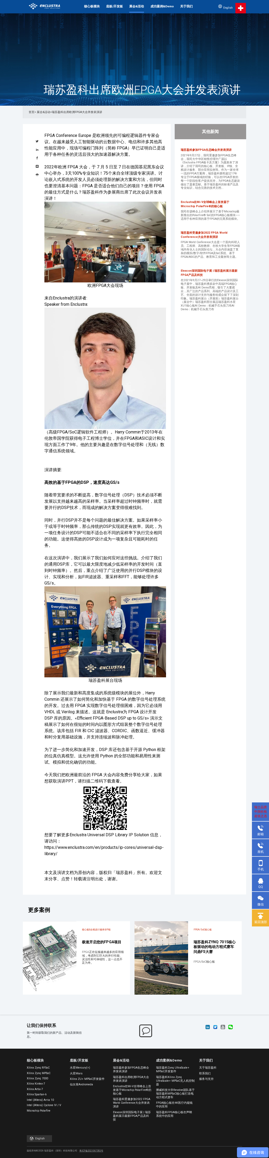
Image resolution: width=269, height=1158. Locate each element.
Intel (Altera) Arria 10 (40, 1100)
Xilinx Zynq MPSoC (38, 1073)
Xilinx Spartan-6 (36, 1094)
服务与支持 (206, 1079)
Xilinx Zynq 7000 (37, 1078)
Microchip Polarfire (38, 1110)
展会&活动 (136, 6)
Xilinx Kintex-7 (36, 1083)
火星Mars (76, 1073)
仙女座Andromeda (81, 1084)
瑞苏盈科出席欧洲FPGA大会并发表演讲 (131, 1078)
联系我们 (205, 1073)
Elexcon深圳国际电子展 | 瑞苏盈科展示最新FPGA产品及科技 (132, 1116)
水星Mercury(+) (80, 1067)
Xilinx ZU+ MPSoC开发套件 (87, 1079)
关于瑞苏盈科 (207, 1067)
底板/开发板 (114, 6)
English (228, 7)
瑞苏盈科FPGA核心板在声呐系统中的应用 (174, 1114)
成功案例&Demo (162, 6)
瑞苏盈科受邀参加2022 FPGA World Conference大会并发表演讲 (131, 1102)
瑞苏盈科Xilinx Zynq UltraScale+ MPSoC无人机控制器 (175, 1080)
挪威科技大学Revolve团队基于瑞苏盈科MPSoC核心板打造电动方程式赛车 (175, 1093)
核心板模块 (92, 6)
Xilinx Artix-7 (35, 1089)
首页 (31, 112)
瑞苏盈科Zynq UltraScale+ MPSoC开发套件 (172, 1069)
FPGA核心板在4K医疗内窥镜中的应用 (174, 1104)
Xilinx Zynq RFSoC (38, 1067)
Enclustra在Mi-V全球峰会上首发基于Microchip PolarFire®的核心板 (132, 1090)
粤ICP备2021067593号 (91, 1150)
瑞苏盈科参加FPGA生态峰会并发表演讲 (131, 1069)
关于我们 (186, 6)
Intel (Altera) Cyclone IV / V (44, 1105)
